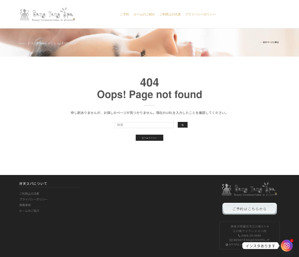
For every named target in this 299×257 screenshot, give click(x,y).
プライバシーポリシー (200, 14)
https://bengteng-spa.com (251, 244)
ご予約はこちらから (249, 208)
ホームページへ (149, 137)
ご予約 (124, 14)
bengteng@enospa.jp (252, 240)
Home (22, 43)
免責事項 (25, 205)
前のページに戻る (271, 42)
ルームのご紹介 (144, 14)
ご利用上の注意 (170, 14)
